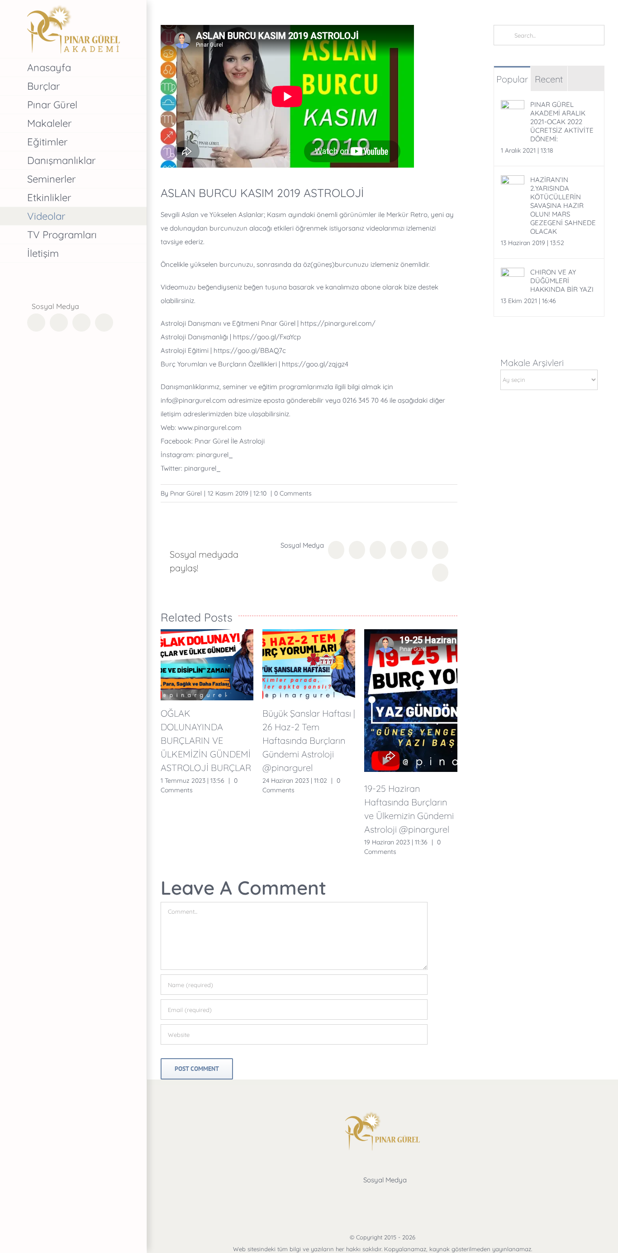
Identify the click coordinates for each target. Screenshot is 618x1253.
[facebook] (350, 1197)
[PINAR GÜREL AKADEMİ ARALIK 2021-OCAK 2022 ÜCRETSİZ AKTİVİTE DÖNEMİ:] (512, 106)
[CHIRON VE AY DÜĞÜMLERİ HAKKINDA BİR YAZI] (512, 274)
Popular (512, 79)
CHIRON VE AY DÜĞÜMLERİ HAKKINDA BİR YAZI (562, 281)
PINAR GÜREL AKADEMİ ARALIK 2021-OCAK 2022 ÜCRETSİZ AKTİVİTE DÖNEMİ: (562, 121)
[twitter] (371, 1197)
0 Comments (293, 493)
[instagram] (393, 1197)
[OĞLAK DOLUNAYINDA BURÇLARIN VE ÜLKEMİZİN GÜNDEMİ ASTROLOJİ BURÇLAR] (207, 664)
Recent (549, 79)
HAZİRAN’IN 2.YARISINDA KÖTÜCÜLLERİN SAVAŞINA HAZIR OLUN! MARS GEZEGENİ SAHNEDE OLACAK (563, 205)
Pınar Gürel (186, 493)
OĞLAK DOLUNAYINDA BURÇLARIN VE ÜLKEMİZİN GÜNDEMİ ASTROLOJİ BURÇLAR (206, 740)
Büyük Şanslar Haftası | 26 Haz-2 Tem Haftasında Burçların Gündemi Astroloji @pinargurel (308, 740)
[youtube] (415, 1197)
